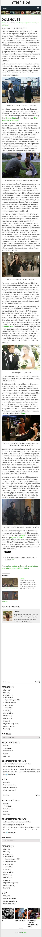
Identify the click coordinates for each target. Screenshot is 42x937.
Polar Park (6, 756)
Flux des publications (9, 785)
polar (20, 566)
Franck (3, 23)
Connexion (6, 782)
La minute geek (7, 726)
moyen (7, 705)
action (8, 566)
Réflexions (6, 718)
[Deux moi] (10, 595)
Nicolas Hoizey (7, 766)
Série (17, 23)
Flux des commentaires (10, 787)
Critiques (21, 23)
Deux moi (4, 601)
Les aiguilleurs (20, 766)
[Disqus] (21, 652)
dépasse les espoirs (30, 23)
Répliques (6, 716)
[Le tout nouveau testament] (10, 582)
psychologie (6, 568)
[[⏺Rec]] (29, 583)
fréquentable (9, 702)
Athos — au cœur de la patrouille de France (27, 769)
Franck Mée (6, 769)
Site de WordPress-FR (9, 790)
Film (4, 690)
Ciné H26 (21, 3)
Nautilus (5, 745)
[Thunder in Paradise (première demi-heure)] (34, 913)
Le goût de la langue (9, 723)
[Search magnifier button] (39, 681)
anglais (14, 566)
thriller (26, 568)
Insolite (5, 729)
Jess (4, 774)
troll (6, 710)
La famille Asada (8, 751)
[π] (8, 913)
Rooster (5, 753)
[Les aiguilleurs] (21, 913)
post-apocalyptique (30, 566)
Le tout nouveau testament (10, 588)
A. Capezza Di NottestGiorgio (12, 764)
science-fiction (17, 568)
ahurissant (8, 697)
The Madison (7, 748)
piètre (6, 708)
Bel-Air (13, 774)
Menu (5, 8)
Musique (5, 721)
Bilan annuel (7, 713)
